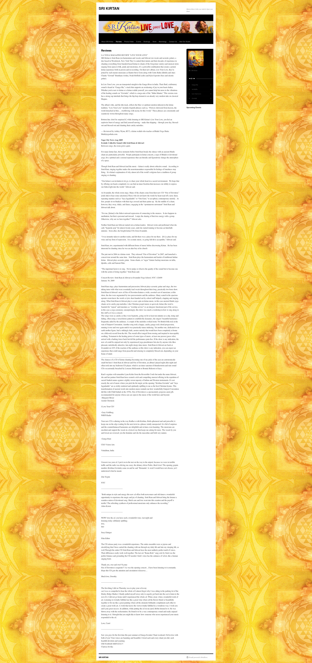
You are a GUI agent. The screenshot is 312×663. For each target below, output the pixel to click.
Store (154, 41)
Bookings (147, 41)
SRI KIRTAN (109, 8)
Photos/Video (129, 41)
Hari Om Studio (184, 41)
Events (138, 41)
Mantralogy (163, 41)
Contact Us (173, 41)
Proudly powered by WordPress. (198, 657)
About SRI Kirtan (107, 41)
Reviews (119, 41)
